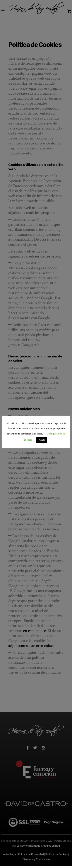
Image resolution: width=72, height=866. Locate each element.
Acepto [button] (42, 439)
